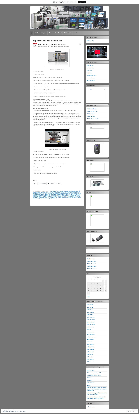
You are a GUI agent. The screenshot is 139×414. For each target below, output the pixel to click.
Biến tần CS (90, 309)
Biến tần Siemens (91, 317)
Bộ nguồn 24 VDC (91, 80)
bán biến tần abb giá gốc (73, 191)
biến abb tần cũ (73, 192)
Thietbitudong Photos (92, 263)
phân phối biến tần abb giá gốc (61, 196)
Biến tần (77, 192)
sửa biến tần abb (71, 196)
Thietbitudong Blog (91, 261)
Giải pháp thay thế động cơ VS (94, 372)
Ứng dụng (44, 33)
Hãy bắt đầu (82, 2)
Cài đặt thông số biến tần (69, 194)
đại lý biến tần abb (61, 197)
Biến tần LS (89, 329)
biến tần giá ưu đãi (61, 193)
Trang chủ (32, 33)
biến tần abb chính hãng (52, 193)
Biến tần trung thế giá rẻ (43, 194)
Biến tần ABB (90, 307)
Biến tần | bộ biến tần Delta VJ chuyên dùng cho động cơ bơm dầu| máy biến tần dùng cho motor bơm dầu (97, 389)
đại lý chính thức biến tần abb (70, 197)
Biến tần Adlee (90, 349)
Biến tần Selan (90, 339)
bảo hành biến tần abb (65, 192)
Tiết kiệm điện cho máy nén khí (94, 375)
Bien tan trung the (52, 194)
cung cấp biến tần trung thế (56, 195)
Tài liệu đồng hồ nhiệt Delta (93, 118)
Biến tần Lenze (90, 327)
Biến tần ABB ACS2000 (42, 193)
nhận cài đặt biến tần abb (74, 195)
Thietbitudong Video (91, 268)
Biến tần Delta (90, 65)
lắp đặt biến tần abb (65, 195)
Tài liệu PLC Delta (91, 116)
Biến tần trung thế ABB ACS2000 (51, 44)
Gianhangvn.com (91, 258)
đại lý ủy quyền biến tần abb (51, 197)
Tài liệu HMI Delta (91, 113)
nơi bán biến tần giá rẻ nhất (49, 196)
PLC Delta (89, 73)
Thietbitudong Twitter (91, 266)
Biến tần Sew (90, 354)
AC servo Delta (90, 68)
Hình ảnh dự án (67, 33)
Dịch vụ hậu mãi (57, 33)
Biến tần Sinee (90, 356)
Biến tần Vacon (90, 359)
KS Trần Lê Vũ (90, 40)
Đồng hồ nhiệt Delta (91, 75)
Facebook (90, 248)
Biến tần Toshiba (91, 347)
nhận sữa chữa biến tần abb (38, 196)
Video (50, 33)
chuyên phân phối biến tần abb (44, 195)
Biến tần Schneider (91, 337)
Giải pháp (37, 33)
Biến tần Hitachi (90, 322)
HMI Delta (89, 70)
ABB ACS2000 (53, 191)
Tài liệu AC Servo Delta (92, 111)
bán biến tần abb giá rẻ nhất (46, 192)
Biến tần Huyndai (91, 324)
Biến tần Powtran (91, 334)
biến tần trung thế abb (69, 193)
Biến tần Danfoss (91, 319)
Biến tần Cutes (90, 312)
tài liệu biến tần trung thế (41, 197)
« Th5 (88, 296)
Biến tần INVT (90, 314)
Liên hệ (75, 33)
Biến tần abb (35, 193)
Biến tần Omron (90, 332)
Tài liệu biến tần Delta (92, 108)
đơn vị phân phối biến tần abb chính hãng (49, 198)
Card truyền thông (91, 78)
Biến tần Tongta (90, 344)
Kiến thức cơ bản (91, 407)
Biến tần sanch (90, 361)
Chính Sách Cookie (21, 411)
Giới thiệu (89, 380)
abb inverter (59, 191)
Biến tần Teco (90, 342)
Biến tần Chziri (90, 352)
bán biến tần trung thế (56, 192)
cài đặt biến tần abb (60, 194)
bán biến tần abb (65, 191)
